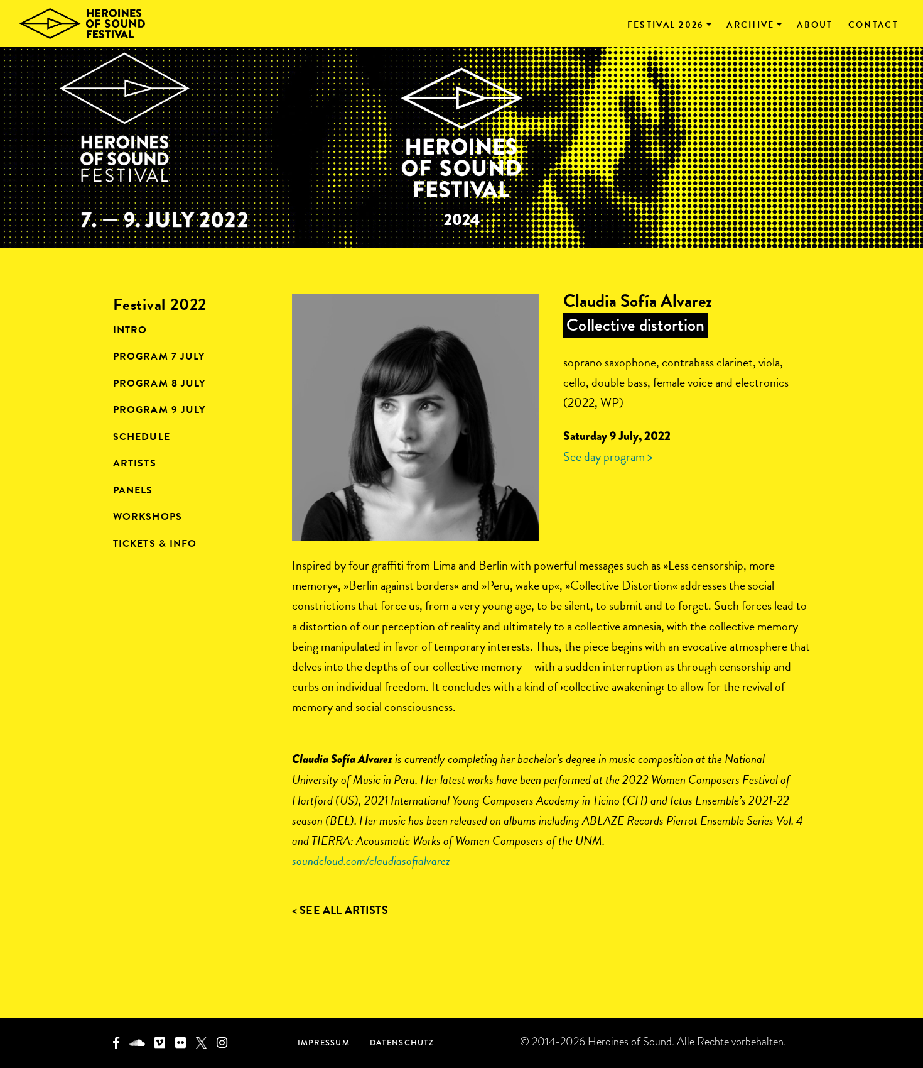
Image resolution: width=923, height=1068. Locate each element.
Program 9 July (159, 409)
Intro (130, 330)
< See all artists (340, 909)
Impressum (324, 1043)
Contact (873, 25)
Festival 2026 (665, 25)
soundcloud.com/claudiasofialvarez (371, 860)
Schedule (141, 436)
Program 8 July (159, 383)
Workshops (147, 516)
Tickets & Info (155, 543)
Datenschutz (402, 1043)
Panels (133, 490)
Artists (134, 463)
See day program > (608, 456)
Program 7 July (159, 356)
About (815, 25)
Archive (750, 25)
